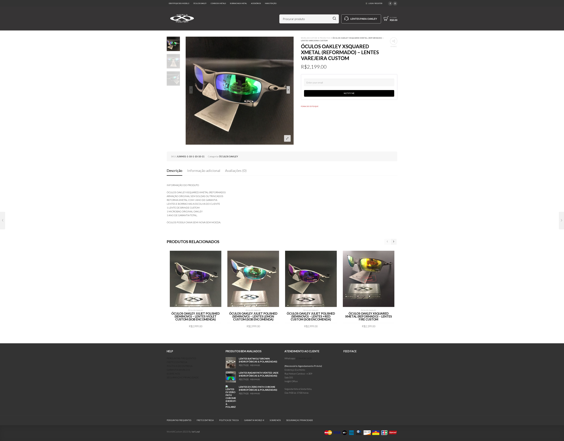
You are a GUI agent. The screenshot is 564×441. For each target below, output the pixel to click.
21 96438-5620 (304, 358)
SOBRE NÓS (173, 373)
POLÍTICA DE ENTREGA (179, 365)
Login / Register (375, 3)
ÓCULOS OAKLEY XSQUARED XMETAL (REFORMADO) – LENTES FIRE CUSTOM (368, 316)
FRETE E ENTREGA (177, 362)
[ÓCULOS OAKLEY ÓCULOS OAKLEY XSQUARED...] (2, 220)
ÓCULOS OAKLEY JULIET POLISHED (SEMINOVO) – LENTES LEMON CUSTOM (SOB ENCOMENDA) (253, 316)
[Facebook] (390, 3)
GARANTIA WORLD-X (178, 369)
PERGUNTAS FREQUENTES (181, 358)
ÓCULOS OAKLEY (228, 156)
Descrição (174, 170)
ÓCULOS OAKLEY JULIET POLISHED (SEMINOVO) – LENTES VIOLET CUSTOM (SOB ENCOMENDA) (195, 316)
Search (334, 18)
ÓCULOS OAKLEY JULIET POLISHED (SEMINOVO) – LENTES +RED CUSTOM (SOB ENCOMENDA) (311, 316)
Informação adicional (203, 170)
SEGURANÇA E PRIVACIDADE (183, 377)
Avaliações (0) (236, 170)
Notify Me (349, 93)
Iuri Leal (196, 431)
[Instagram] (395, 3)
